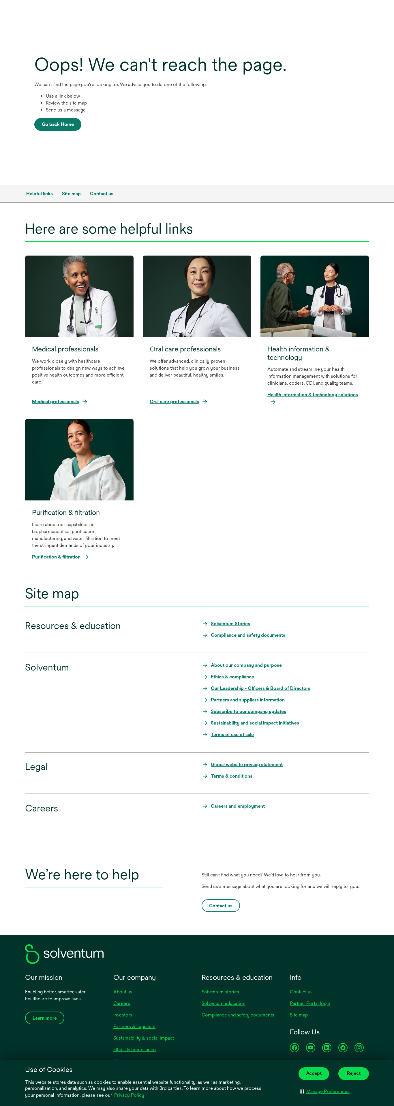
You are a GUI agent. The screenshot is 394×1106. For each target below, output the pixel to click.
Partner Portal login (310, 1003)
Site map (299, 1015)
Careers (121, 1003)
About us (122, 992)
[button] (325, 1091)
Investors (122, 1015)
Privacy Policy (129, 1095)
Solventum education (223, 1003)
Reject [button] (354, 1073)
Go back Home (58, 124)
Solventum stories (220, 992)
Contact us (301, 992)
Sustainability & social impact (143, 1038)
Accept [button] (314, 1073)
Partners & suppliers (134, 1026)
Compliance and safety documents (238, 1015)
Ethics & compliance (134, 1049)
